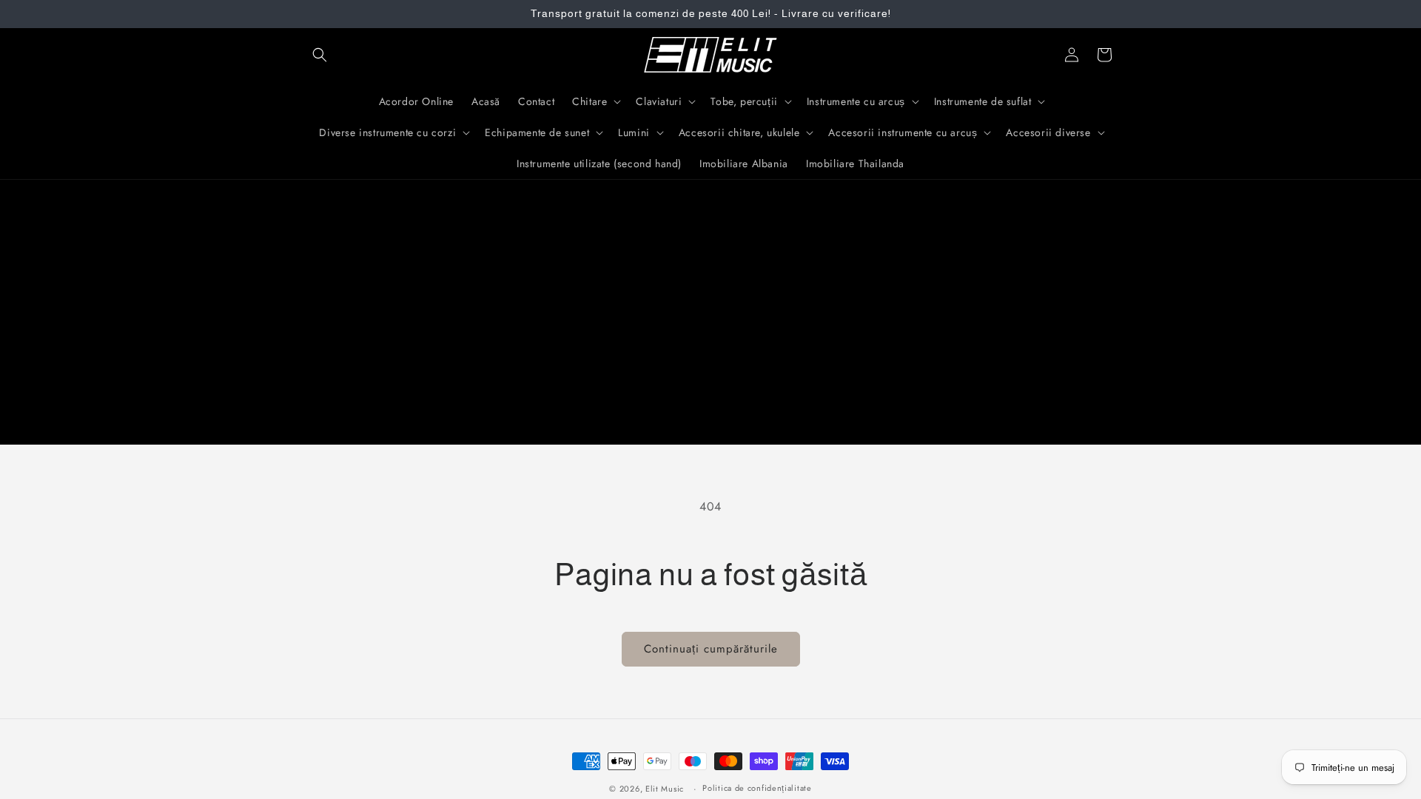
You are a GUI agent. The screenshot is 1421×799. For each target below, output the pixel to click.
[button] (319, 54)
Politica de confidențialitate (756, 788)
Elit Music (664, 789)
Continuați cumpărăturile (711, 649)
